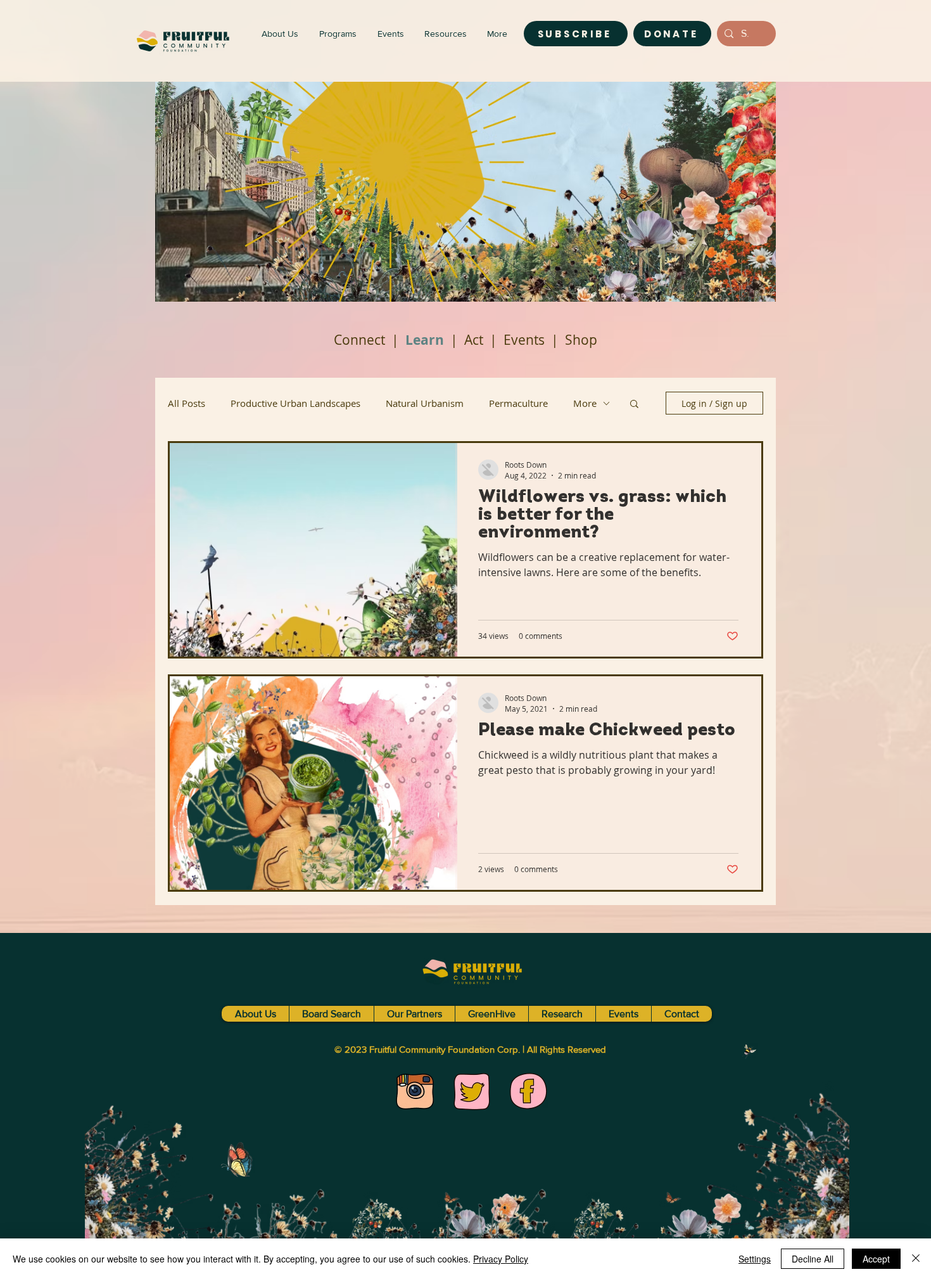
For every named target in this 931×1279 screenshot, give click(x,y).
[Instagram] (415, 1091)
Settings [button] (754, 1258)
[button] (634, 404)
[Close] (915, 1259)
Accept (876, 1258)
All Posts (186, 403)
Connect (359, 340)
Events (524, 340)
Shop (581, 340)
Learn (424, 340)
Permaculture (518, 403)
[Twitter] (472, 1091)
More (585, 403)
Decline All (812, 1258)
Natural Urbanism (425, 403)
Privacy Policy (500, 1258)
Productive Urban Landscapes (295, 403)
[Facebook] (529, 1091)
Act (473, 340)
